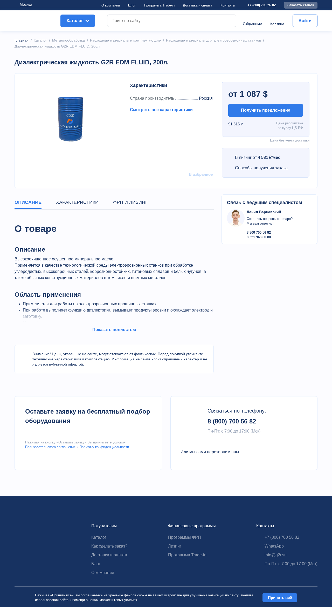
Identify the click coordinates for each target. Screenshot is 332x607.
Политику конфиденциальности (104, 447)
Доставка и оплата (109, 555)
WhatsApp (274, 546)
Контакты (227, 5)
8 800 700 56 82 (259, 232)
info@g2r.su (276, 555)
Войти (305, 20)
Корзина (277, 24)
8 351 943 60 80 (259, 237)
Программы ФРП (184, 537)
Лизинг (174, 546)
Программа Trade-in (159, 5)
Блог (132, 5)
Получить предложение (265, 110)
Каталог (98, 537)
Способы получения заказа (261, 168)
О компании (110, 5)
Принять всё (280, 597)
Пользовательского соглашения (50, 447)
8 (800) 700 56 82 (232, 421)
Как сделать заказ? (109, 546)
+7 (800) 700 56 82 (261, 5)
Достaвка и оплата (197, 5)
